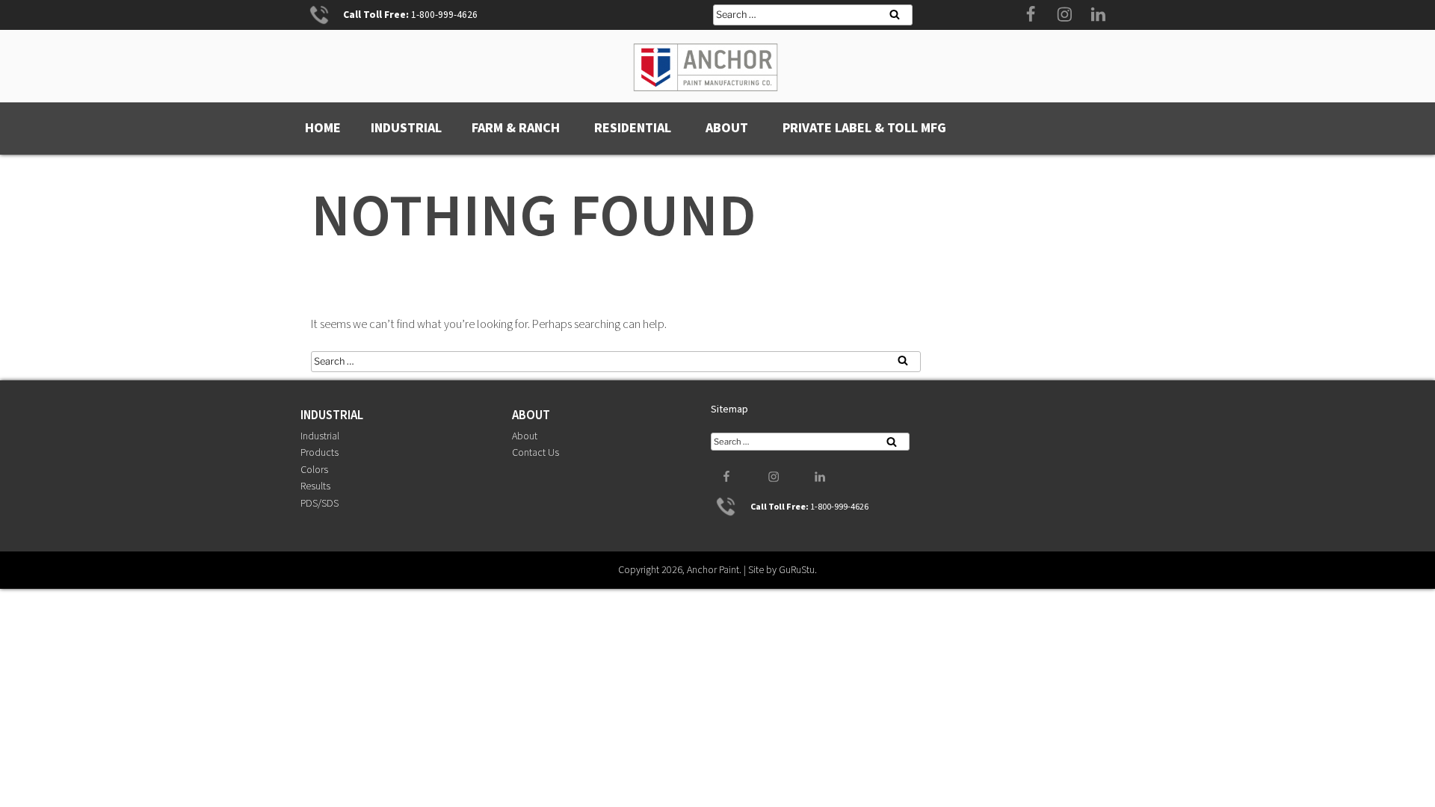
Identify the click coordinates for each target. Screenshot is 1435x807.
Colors (314, 470)
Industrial (406, 128)
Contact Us (535, 452)
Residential (632, 128)
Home (323, 128)
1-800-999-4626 (444, 14)
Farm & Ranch (516, 128)
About (727, 128)
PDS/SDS (319, 503)
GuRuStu (797, 570)
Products (319, 452)
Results (315, 486)
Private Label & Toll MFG (864, 128)
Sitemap (729, 409)
